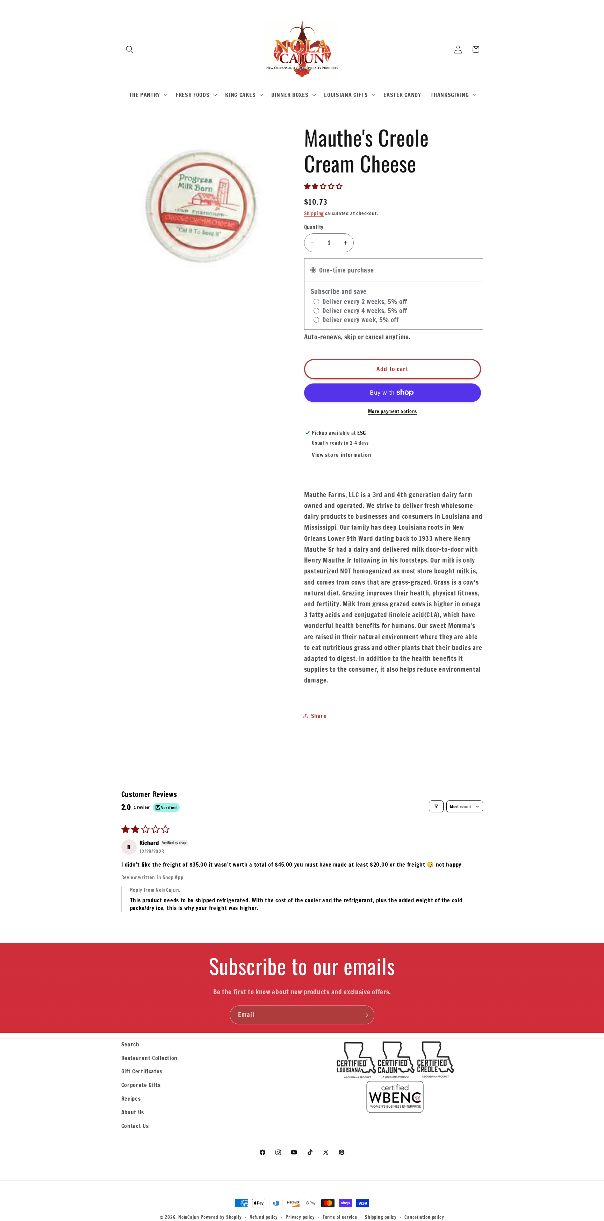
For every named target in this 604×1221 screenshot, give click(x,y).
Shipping (314, 213)
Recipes (131, 1098)
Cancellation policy (424, 1217)
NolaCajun (188, 1217)
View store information (341, 455)
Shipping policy (381, 1217)
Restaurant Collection (149, 1058)
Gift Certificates (142, 1071)
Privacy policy (300, 1217)
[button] (130, 49)
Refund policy (264, 1217)
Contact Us (135, 1126)
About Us (132, 1112)
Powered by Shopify (221, 1217)
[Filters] (436, 806)
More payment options (392, 411)
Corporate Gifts (141, 1085)
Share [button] (318, 716)
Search (130, 1044)
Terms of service (340, 1217)
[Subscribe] (365, 1014)
